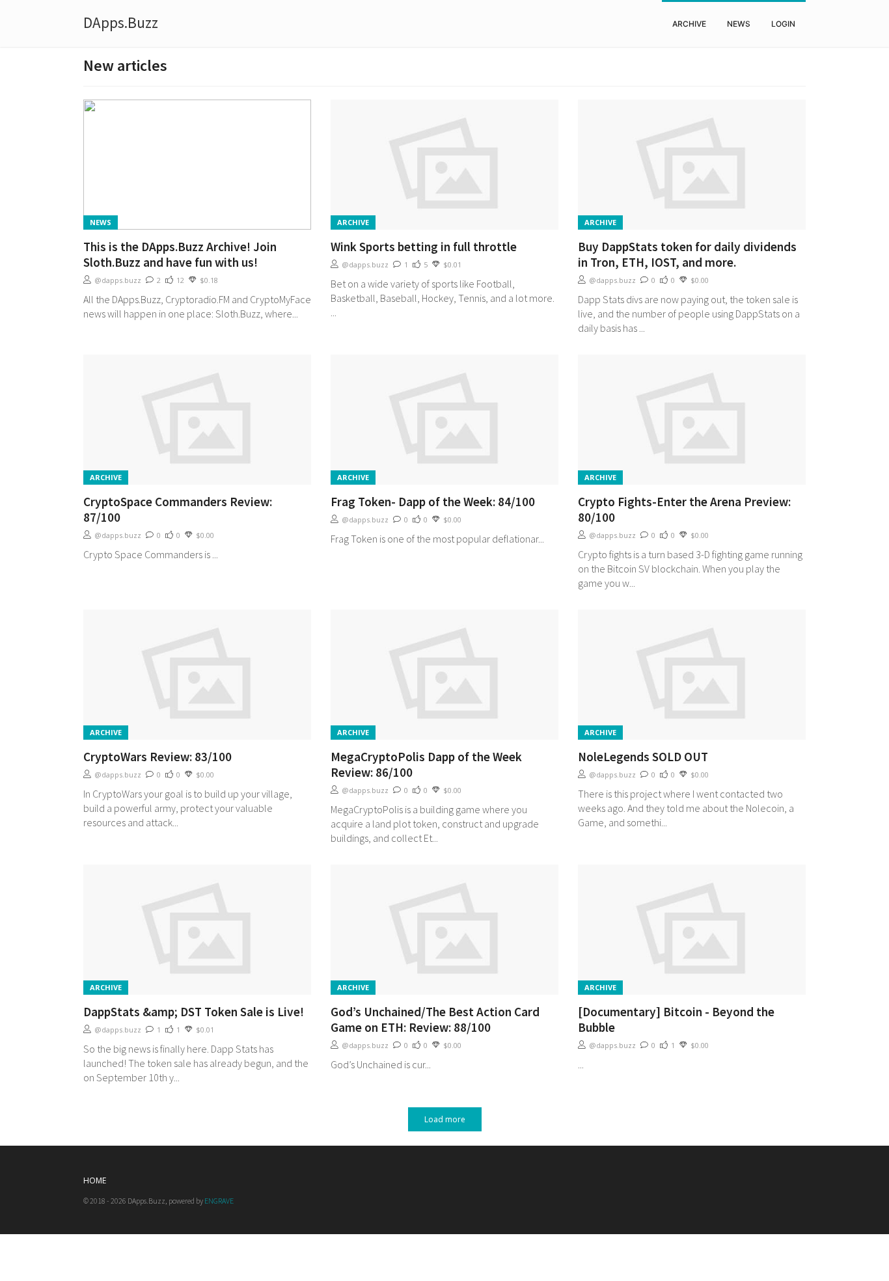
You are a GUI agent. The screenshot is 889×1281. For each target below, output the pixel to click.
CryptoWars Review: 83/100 (157, 756)
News (738, 24)
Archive (689, 24)
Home (94, 1180)
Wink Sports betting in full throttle (424, 246)
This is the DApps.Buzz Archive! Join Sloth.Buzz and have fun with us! (180, 254)
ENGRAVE (219, 1201)
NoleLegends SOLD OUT (643, 756)
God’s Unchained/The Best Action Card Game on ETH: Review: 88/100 (435, 1019)
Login (783, 24)
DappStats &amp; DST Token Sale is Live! (193, 1011)
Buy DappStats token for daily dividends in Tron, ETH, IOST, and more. (687, 254)
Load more (444, 1119)
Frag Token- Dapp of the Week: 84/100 (433, 501)
